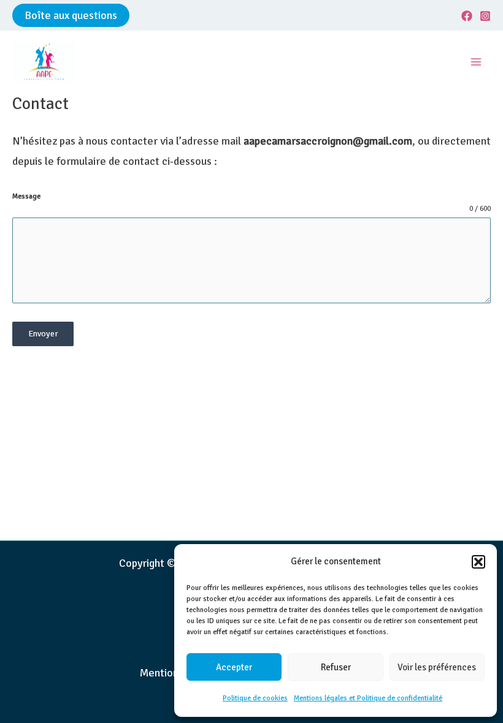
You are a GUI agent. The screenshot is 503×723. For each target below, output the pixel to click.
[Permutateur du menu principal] (476, 62)
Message (26, 196)
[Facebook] (466, 15)
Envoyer (43, 333)
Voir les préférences (436, 667)
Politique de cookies (255, 698)
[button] (478, 562)
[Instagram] (485, 15)
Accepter (234, 667)
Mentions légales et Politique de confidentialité (368, 698)
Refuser (336, 667)
